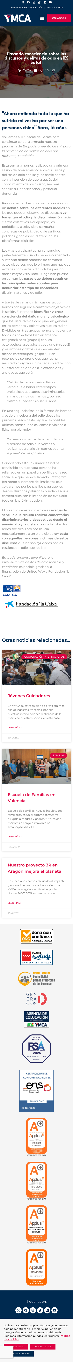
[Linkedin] (47, 1310)
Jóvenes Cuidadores (29, 695)
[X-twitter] (18, 1310)
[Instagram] (33, 1310)
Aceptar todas (16, 1346)
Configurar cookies (19, 1353)
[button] (42, 18)
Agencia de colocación (26, 7)
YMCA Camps (54, 7)
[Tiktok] (40, 1310)
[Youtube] (54, 1310)
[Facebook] (26, 1310)
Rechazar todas (42, 1346)
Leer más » (15, 727)
